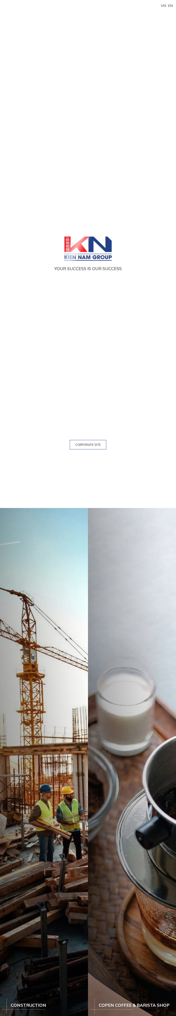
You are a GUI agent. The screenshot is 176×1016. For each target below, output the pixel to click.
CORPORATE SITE (88, 445)
